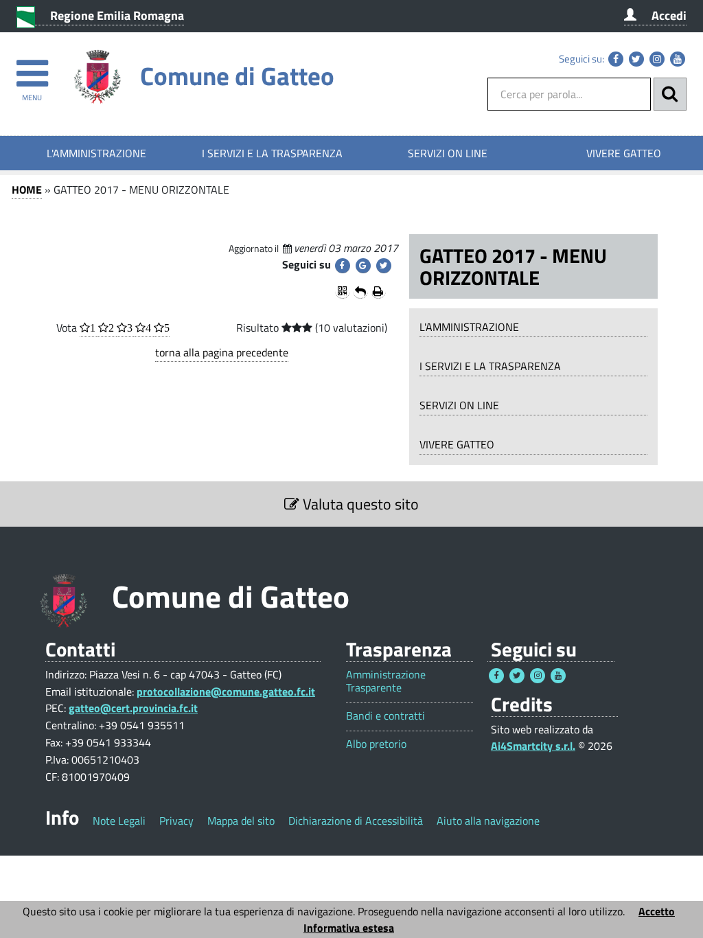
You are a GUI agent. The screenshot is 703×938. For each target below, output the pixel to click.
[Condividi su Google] (363, 265)
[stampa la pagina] (378, 291)
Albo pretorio (376, 744)
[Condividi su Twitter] (383, 265)
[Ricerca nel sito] (670, 94)
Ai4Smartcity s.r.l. (533, 745)
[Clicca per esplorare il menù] (31, 67)
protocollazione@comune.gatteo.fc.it (226, 691)
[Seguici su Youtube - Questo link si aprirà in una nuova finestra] (677, 59)
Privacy (176, 820)
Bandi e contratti (385, 715)
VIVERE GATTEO (623, 153)
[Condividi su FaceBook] (342, 265)
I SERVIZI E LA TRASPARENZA (272, 153)
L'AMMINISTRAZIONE (96, 153)
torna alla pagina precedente (221, 352)
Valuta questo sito (359, 504)
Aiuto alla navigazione (488, 820)
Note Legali (119, 820)
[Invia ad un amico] (360, 291)
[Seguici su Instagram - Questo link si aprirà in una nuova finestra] (657, 59)
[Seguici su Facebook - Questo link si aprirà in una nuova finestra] (615, 59)
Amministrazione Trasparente (386, 681)
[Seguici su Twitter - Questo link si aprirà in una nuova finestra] (636, 59)
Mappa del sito (241, 820)
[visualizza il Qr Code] (342, 291)
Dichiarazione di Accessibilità (355, 820)
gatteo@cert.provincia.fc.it (133, 708)
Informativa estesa (348, 927)
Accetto (656, 911)
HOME (27, 189)
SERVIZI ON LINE (447, 153)
